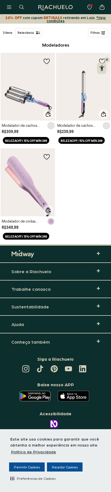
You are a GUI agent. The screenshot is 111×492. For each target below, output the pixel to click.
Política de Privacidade (33, 451)
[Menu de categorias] (9, 7)
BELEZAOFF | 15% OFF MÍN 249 (26, 140)
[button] (33, 478)
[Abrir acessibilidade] (101, 68)
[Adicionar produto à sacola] (48, 114)
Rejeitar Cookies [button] (65, 467)
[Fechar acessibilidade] (107, 60)
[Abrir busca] (21, 7)
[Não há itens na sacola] (102, 7)
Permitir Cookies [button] (27, 467)
